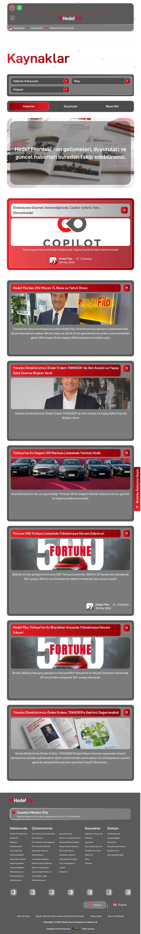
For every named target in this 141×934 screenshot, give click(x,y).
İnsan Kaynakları (17, 863)
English (122, 904)
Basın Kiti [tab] (112, 106)
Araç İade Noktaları (115, 855)
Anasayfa (19, 27)
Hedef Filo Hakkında (18, 834)
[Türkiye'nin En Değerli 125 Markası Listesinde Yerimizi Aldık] (126, 453)
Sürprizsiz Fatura (66, 851)
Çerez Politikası (116, 916)
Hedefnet (63, 872)
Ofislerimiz (111, 842)
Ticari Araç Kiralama (40, 859)
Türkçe (97, 904)
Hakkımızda (18, 828)
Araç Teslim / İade (39, 876)
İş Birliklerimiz (16, 880)
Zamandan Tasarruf (67, 855)
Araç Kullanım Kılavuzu (41, 872)
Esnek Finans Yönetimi (68, 846)
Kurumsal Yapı (16, 851)
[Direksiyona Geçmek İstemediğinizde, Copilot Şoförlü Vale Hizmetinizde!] (124, 210)
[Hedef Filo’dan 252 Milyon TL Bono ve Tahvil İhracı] (126, 288)
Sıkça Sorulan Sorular (116, 846)
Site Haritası (23, 916)
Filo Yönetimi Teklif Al (41, 846)
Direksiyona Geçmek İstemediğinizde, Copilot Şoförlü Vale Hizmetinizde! (56, 210)
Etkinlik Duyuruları (93, 851)
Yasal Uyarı (96, 916)
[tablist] (70, 106)
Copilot (62, 868)
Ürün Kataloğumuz (67, 863)
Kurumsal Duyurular (93, 846)
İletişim (113, 828)
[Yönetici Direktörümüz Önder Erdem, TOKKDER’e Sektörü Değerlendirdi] (126, 712)
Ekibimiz (13, 842)
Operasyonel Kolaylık (68, 859)
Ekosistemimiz (16, 846)
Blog (87, 859)
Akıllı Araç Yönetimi (40, 851)
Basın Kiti (89, 855)
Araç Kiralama (38, 855)
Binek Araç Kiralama (40, 868)
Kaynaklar (37, 27)
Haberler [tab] (29, 106)
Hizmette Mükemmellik (69, 842)
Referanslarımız (16, 872)
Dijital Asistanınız (39, 880)
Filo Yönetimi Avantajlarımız (43, 842)
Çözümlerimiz (42, 828)
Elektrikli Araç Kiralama (42, 863)
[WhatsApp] (19, 7)
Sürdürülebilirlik (17, 855)
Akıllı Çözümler (65, 834)
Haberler (89, 838)
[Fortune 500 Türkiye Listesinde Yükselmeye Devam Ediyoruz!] (126, 533)
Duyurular (89, 842)
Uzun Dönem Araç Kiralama (43, 834)
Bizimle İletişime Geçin (137, 486)
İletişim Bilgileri (113, 838)
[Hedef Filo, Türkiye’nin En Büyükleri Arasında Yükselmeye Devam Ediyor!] (126, 628)
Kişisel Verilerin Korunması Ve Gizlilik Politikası (60, 916)
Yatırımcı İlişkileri (17, 868)
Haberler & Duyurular (62, 27)
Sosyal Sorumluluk (18, 859)
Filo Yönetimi (37, 838)
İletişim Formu (113, 851)
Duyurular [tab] (70, 106)
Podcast (88, 863)
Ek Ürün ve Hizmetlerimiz (70, 838)
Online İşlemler (113, 834)
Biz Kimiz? (14, 838)
